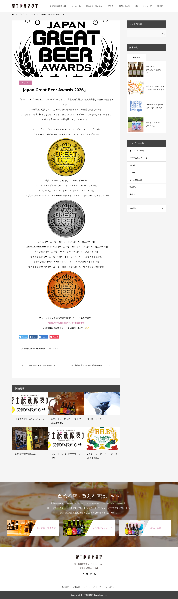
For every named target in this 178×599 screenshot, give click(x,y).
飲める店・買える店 (94, 6)
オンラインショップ (143, 6)
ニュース (25, 83)
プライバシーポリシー (107, 587)
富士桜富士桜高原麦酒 (37, 349)
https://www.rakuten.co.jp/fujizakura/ (66, 322)
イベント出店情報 (137, 150)
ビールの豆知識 (136, 180)
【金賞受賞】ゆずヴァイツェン (29, 419)
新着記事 (136, 57)
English (160, 6)
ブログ (110, 6)
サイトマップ (89, 587)
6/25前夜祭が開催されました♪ (29, 454)
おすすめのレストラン (139, 158)
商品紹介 (133, 187)
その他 (132, 165)
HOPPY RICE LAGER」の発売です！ (153, 69)
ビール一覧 (76, 6)
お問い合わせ (124, 6)
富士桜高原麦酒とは (58, 6)
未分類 (132, 194)
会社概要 (65, 587)
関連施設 (76, 587)
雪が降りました (94, 419)
